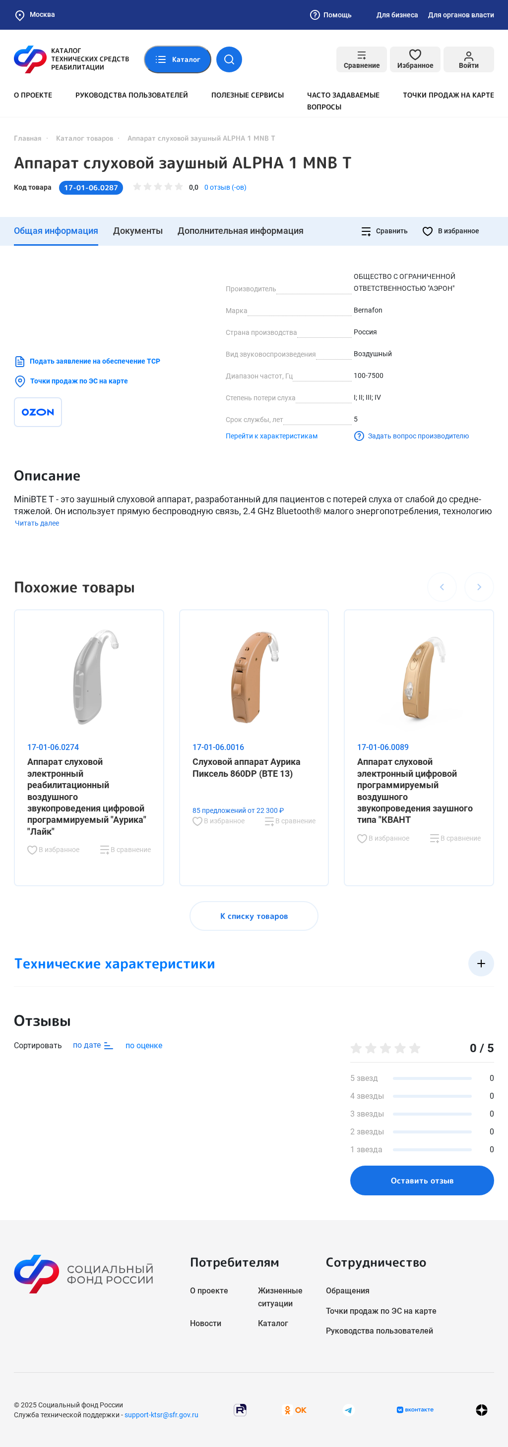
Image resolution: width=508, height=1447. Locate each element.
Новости (205, 1323)
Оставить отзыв (422, 1180)
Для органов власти (461, 15)
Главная (28, 138)
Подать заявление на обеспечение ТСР (95, 361)
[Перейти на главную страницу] (71, 59)
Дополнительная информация (241, 230)
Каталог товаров (84, 138)
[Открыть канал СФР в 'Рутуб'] (240, 1409)
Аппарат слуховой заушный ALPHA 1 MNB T (183, 162)
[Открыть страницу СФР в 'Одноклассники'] (294, 1409)
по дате (88, 1045)
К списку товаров (254, 916)
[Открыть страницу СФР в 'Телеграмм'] (348, 1409)
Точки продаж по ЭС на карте (79, 381)
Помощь (337, 15)
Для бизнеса (397, 15)
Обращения (348, 1290)
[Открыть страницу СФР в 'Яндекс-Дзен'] (481, 1409)
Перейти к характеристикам (272, 436)
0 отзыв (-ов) (225, 187)
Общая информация (56, 230)
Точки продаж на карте (448, 95)
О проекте (33, 95)
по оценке (144, 1045)
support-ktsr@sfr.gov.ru (161, 1415)
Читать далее (37, 523)
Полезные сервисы (247, 95)
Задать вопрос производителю (418, 436)
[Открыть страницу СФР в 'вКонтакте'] (415, 1410)
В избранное (458, 231)
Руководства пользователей (131, 95)
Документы (138, 230)
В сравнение (130, 850)
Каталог (273, 1323)
